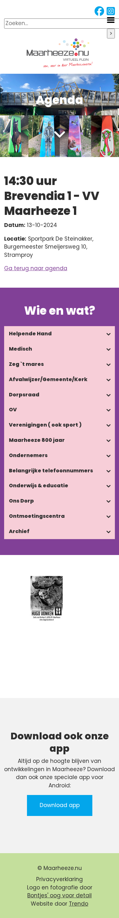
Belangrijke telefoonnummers (51, 470)
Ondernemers (28, 455)
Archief (19, 531)
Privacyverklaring (59, 879)
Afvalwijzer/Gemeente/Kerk (48, 379)
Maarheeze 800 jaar (37, 440)
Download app (60, 805)
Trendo (78, 904)
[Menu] (110, 19)
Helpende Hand (30, 333)
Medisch (20, 349)
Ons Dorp (21, 500)
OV (13, 409)
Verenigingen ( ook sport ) (45, 424)
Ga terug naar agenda (35, 268)
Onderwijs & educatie (38, 485)
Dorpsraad (24, 394)
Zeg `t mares (26, 364)
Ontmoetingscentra (37, 516)
